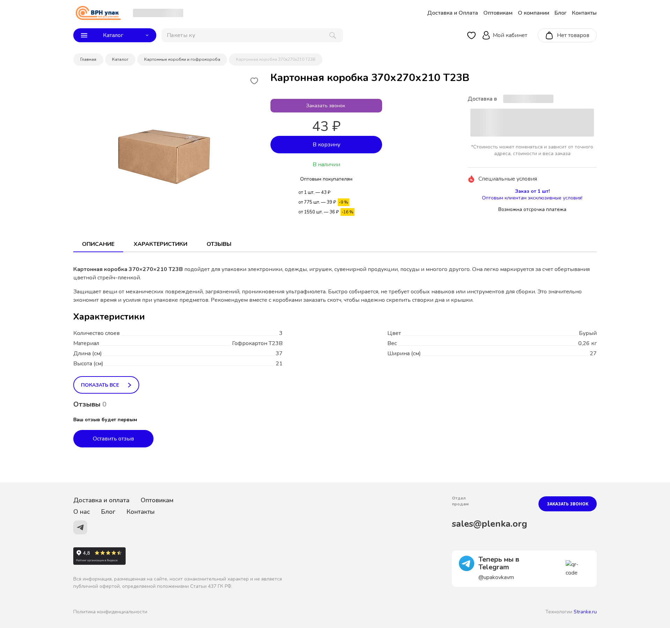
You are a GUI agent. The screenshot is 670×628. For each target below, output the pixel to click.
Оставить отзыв (113, 439)
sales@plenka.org (489, 524)
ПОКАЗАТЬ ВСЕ (100, 385)
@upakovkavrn (496, 577)
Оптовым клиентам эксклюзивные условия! (532, 198)
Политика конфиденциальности (110, 611)
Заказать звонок (567, 504)
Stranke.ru (585, 611)
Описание (98, 244)
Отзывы (219, 244)
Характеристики (160, 244)
